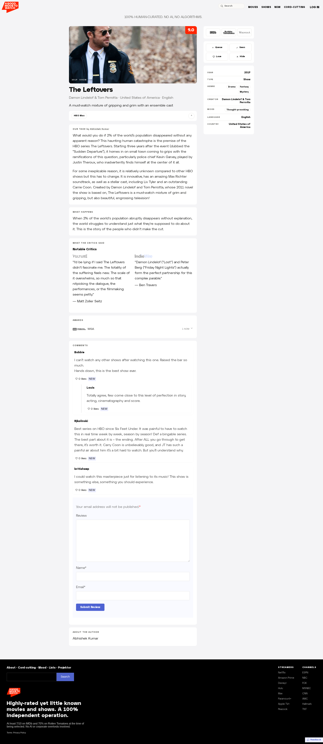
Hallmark (307, 704)
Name (81, 568)
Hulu (280, 688)
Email (80, 587)
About (11, 667)
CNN (305, 693)
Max (280, 693)
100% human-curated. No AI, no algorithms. (163, 17)
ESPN (305, 673)
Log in (314, 7)
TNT (304, 709)
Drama (232, 87)
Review (81, 515)
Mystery (244, 92)
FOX (304, 683)
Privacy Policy (19, 733)
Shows (266, 7)
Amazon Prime (286, 678)
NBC (304, 678)
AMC (305, 699)
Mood (42, 667)
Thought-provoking (237, 110)
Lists (52, 667)
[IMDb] (213, 32)
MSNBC (306, 688)
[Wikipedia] (244, 32)
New (277, 7)
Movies (253, 7)
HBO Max (79, 116)
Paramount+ (284, 699)
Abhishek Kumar (99, 129)
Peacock (282, 709)
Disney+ (282, 683)
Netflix (281, 673)
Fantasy (244, 87)
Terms (9, 733)
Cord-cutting (294, 7)
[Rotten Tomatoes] (229, 32)
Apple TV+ (284, 704)
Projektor (64, 667)
